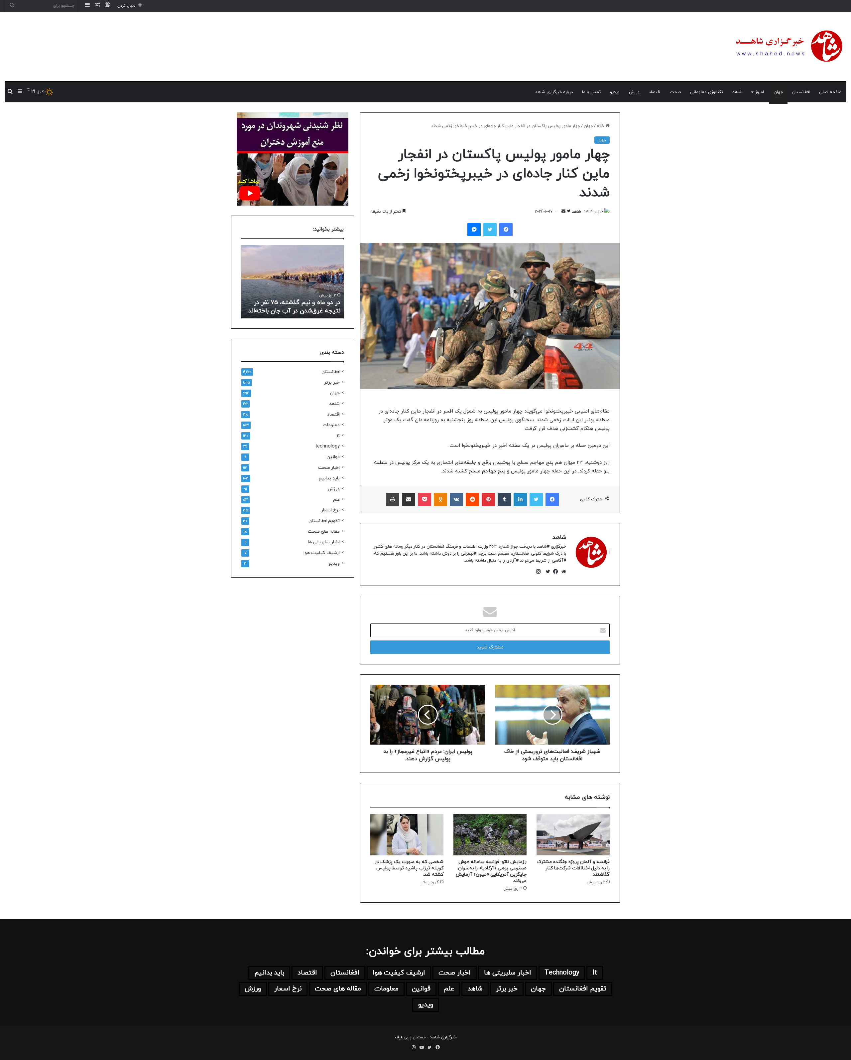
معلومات (331, 425)
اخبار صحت (329, 467)
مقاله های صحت (324, 531)
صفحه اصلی (830, 92)
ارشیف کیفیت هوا (322, 553)
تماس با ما (591, 92)
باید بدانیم (329, 478)
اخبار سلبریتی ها (324, 542)
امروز (759, 92)
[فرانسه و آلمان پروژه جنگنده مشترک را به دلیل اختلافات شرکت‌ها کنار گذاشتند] (573, 834)
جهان (778, 92)
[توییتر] (546, 572)
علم (336, 499)
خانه (601, 126)
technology (327, 446)
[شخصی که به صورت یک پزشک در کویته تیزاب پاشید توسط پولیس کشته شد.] (406, 834)
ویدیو (615, 92)
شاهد (737, 92)
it (338, 436)
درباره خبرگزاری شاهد (554, 92)
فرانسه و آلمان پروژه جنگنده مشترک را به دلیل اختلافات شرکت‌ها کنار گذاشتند (573, 868)
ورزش (634, 92)
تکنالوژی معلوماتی (706, 92)
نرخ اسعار (330, 510)
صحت (675, 92)
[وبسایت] (562, 572)
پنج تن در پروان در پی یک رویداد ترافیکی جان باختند (297, 306)
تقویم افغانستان (324, 521)
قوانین (333, 456)
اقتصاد (655, 92)
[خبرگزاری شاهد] (788, 47)
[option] (292, 281)
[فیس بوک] (554, 572)
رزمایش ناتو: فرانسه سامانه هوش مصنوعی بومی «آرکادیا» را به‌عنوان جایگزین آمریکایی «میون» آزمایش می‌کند (491, 871)
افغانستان (801, 92)
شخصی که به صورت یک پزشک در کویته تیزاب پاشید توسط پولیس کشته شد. (409, 868)
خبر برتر (332, 382)
